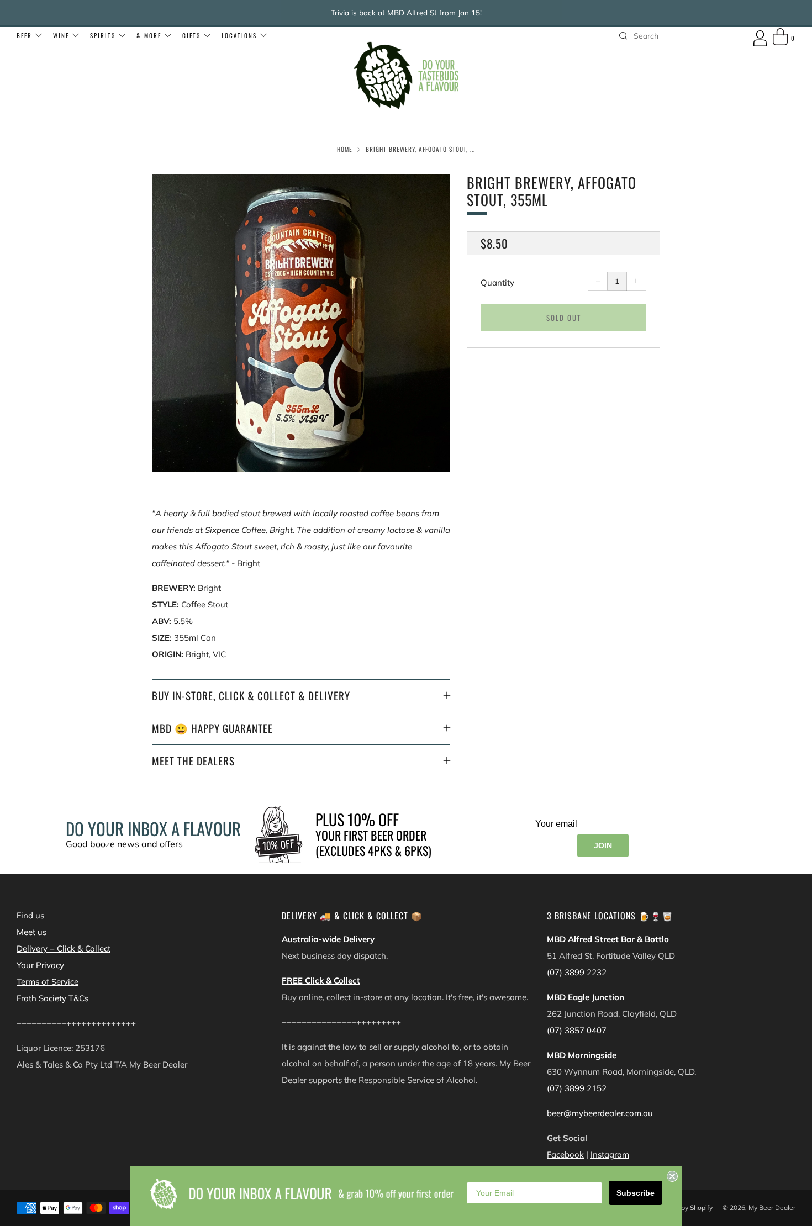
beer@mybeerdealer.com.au (600, 1113)
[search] (676, 36)
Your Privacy (40, 965)
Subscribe (635, 1192)
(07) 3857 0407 (577, 1030)
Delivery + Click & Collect (63, 948)
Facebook (565, 1154)
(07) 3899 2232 (577, 972)
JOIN (603, 845)
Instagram (609, 1154)
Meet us (31, 932)
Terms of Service (47, 981)
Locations (239, 35)
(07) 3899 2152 (577, 1088)
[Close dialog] (672, 1176)
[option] (301, 323)
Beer (24, 35)
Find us (30, 915)
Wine (61, 35)
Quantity (497, 283)
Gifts (191, 35)
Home (344, 149)
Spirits (102, 35)
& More (148, 35)
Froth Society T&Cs (52, 998)
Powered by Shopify (682, 1207)
